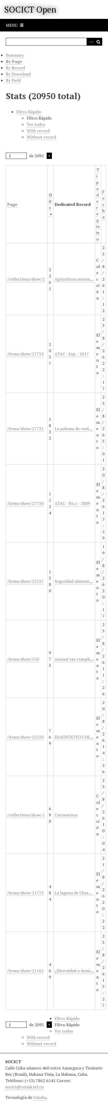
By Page (14, 61)
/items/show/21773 (25, 893)
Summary (15, 55)
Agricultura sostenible (76, 279)
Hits (50, 201)
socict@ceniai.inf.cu (24, 1087)
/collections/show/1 (26, 815)
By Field (13, 80)
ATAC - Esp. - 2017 (72, 354)
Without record (41, 137)
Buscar (98, 42)
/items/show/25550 (25, 737)
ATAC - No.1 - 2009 (72, 503)
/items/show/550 (23, 659)
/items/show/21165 (25, 971)
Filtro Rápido (28, 112)
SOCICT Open (30, 9)
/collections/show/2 (26, 279)
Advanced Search (90, 42)
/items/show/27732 (25, 354)
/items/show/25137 (25, 581)
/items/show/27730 (25, 503)
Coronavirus (66, 815)
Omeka (39, 1097)
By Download (18, 74)
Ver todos (36, 124)
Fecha (103, 204)
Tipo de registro (98, 204)
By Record (15, 68)
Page (12, 204)
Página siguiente (49, 156)
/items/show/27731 (25, 428)
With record (38, 130)
